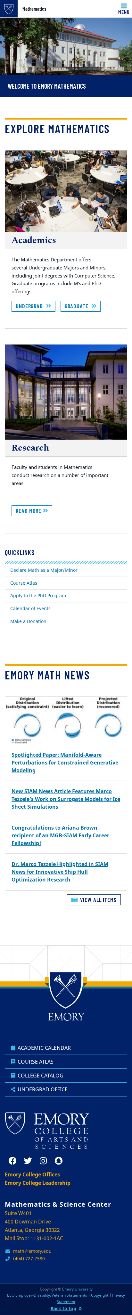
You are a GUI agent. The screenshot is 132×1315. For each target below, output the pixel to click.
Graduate (78, 305)
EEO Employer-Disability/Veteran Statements (47, 1295)
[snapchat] (58, 1161)
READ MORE (29, 510)
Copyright (99, 1295)
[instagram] (43, 1161)
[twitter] (28, 1161)
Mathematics (34, 8)
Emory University (77, 1289)
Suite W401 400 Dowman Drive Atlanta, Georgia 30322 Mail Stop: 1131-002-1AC (34, 1226)
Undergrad (31, 305)
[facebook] (12, 1161)
